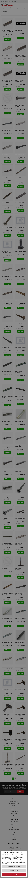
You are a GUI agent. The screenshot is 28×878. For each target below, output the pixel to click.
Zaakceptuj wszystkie (14, 874)
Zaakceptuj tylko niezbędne (14, 866)
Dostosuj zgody (14, 870)
